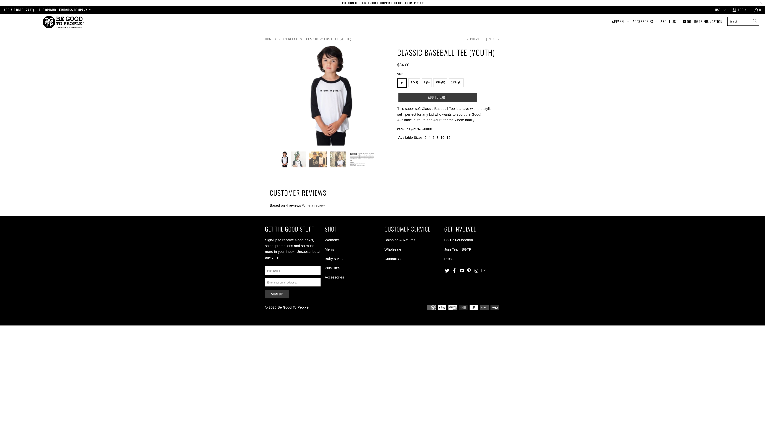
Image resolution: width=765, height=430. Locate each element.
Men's (329, 249)
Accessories (643, 21)
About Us (668, 21)
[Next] (386, 96)
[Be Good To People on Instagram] (477, 271)
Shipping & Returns (399, 240)
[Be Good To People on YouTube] (462, 271)
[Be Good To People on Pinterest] (469, 271)
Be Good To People (293, 307)
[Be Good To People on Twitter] (447, 271)
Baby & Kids (334, 259)
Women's (332, 240)
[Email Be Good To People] (484, 271)
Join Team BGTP (457, 249)
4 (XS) (414, 82)
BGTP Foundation (708, 21)
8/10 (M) (440, 82)
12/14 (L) (456, 82)
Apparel (619, 21)
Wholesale (392, 249)
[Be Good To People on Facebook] (455, 271)
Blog (687, 21)
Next (493, 39)
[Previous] (272, 96)
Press (448, 259)
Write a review (313, 205)
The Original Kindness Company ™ (65, 10)
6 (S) (427, 82)
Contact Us (393, 259)
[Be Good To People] (63, 22)
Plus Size (332, 268)
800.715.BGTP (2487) (19, 10)
